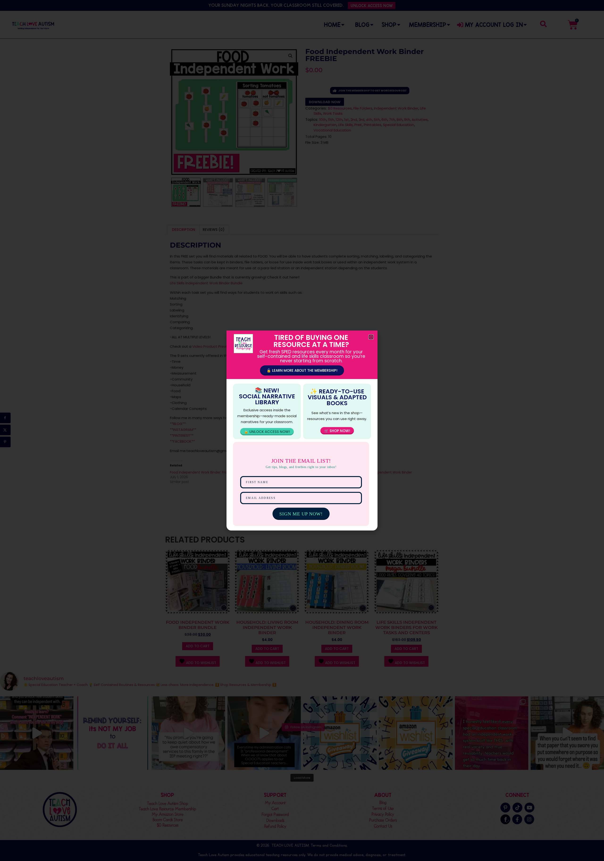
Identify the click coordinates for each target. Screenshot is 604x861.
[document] (302, 430)
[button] (371, 337)
